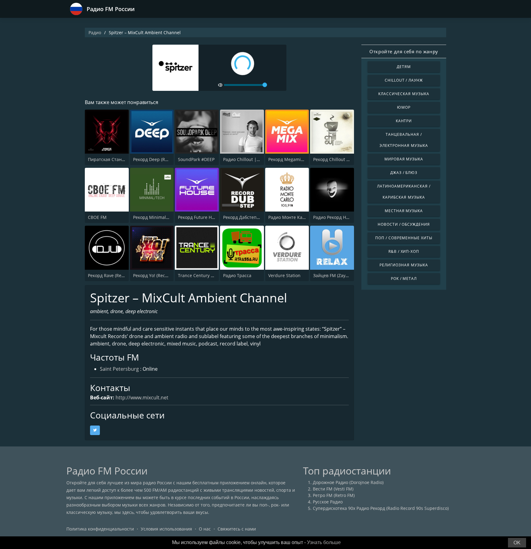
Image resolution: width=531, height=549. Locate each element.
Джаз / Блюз (404, 172)
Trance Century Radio (200, 275)
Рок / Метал (404, 278)
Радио (94, 32)
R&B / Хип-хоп (403, 251)
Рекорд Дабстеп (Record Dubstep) (258, 217)
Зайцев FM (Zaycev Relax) (339, 275)
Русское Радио (328, 502)
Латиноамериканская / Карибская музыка (403, 192)
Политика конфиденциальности (100, 529)
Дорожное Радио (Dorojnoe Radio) (348, 482)
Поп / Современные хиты (403, 237)
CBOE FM (97, 217)
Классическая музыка (403, 93)
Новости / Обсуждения (404, 224)
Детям (404, 66)
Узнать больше (324, 542)
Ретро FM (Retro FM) (334, 495)
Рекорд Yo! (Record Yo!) (157, 275)
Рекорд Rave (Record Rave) (115, 275)
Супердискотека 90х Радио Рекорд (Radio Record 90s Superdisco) (381, 508)
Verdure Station (284, 275)
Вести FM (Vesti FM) (333, 489)
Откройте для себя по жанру (403, 51)
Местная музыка (404, 210)
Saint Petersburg (119, 368)
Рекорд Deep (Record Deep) (161, 159)
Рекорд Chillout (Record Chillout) (346, 159)
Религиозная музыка (404, 265)
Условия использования (166, 529)
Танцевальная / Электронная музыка (404, 140)
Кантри (404, 120)
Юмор (404, 107)
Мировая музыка (403, 159)
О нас (205, 529)
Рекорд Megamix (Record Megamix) (304, 159)
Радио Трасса (237, 275)
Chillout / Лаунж (404, 80)
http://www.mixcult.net (142, 397)
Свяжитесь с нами (237, 529)
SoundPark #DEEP (196, 159)
